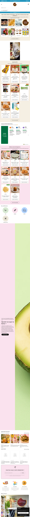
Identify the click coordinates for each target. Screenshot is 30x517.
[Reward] (2, 515)
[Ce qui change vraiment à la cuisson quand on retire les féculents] (24, 454)
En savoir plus (5, 334)
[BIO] (5, 210)
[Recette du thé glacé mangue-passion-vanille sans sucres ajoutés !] (5, 438)
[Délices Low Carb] (15, 4)
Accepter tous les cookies (23, 512)
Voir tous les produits (15, 120)
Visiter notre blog (26, 449)
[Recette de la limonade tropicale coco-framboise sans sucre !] (15, 438)
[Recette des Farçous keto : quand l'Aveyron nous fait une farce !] (24, 438)
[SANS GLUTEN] (5, 218)
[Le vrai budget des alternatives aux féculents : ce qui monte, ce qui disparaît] (5, 454)
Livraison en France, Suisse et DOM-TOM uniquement (15, 1)
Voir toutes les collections (15, 38)
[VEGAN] (15, 210)
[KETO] (24, 210)
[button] (28, 4)
